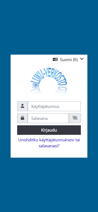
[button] (68, 60)
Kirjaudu (49, 130)
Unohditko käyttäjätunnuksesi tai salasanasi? (49, 142)
